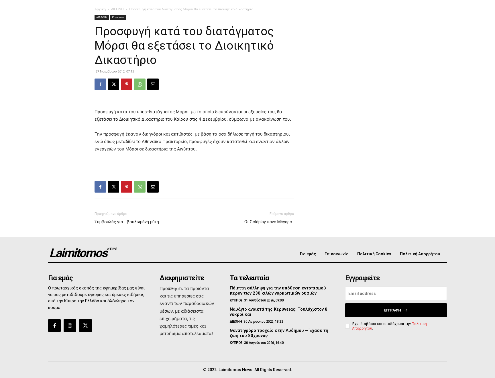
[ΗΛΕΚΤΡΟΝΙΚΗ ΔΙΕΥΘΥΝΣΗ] (153, 84)
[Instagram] (70, 325)
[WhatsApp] (140, 84)
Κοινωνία (118, 17)
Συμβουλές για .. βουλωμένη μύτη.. (128, 221)
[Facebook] (100, 84)
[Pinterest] (126, 84)
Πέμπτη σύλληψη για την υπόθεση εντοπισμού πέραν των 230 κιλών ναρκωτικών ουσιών (278, 290)
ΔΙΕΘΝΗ (117, 9)
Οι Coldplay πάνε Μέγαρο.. (269, 221)
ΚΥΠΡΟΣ (236, 300)
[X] (113, 84)
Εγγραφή (392, 310)
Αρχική (100, 9)
